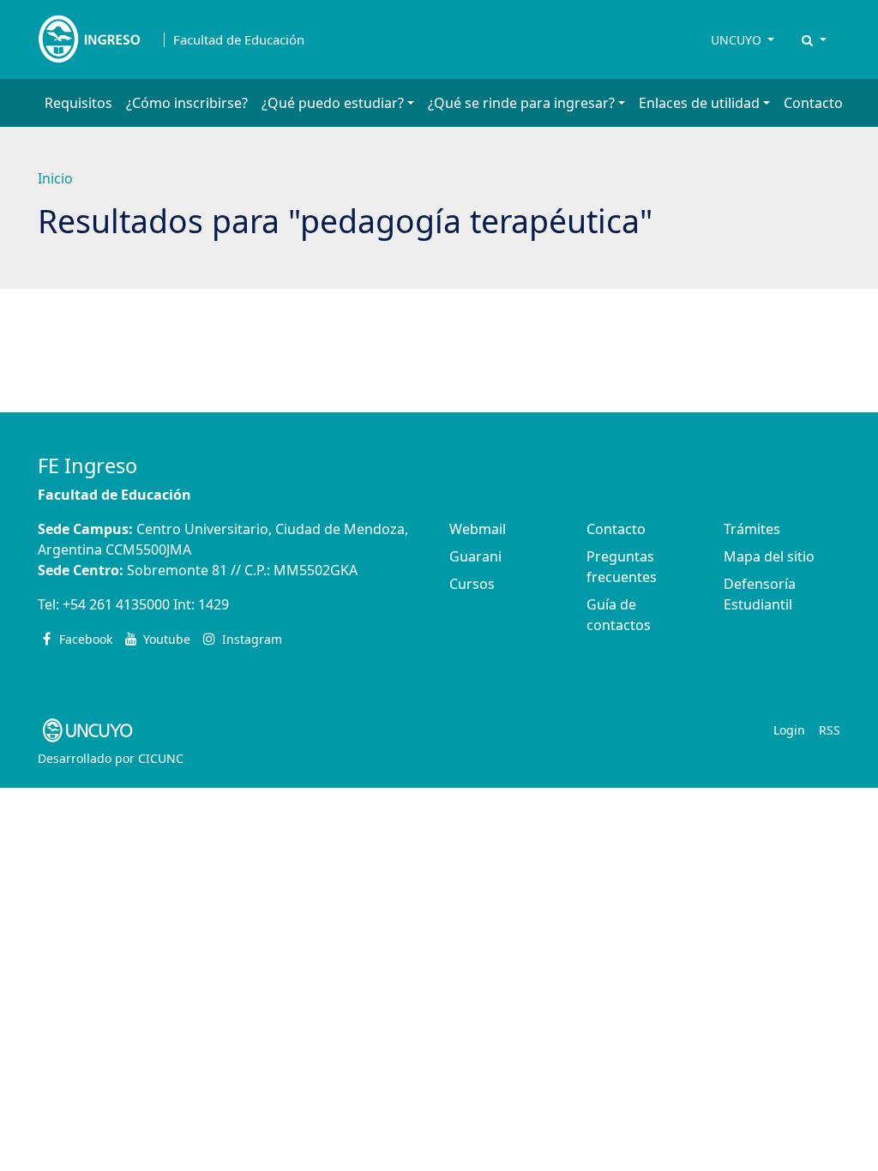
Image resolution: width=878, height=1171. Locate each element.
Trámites (752, 528)
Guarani (475, 556)
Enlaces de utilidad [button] (699, 102)
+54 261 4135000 (116, 604)
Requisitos (78, 102)
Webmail (477, 528)
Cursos (472, 583)
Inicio (55, 178)
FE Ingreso (87, 465)
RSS (829, 730)
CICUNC (160, 758)
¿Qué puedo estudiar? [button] (333, 102)
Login (789, 730)
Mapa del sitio (769, 556)
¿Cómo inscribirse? (187, 102)
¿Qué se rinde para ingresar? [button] (521, 102)
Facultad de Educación (238, 40)
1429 (213, 604)
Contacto (813, 102)
